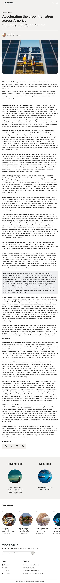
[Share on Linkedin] (17, 446)
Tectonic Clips (6, 12)
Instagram (7, 573)
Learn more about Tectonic (31, 565)
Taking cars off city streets (42, 530)
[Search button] (53, 3)
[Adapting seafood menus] (9, 519)
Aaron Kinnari (11, 34)
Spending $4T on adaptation (25, 530)
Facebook (7, 565)
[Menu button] (57, 3)
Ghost (36, 581)
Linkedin (6, 570)
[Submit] (33, 553)
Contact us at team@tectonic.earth (33, 573)
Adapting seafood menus (8, 530)
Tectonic (22, 581)
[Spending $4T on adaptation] (26, 519)
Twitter (6, 567)
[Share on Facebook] (6, 446)
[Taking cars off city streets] (43, 519)
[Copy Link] (23, 446)
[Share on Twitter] (11, 446)
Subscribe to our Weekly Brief (31, 570)
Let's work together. (29, 567)
